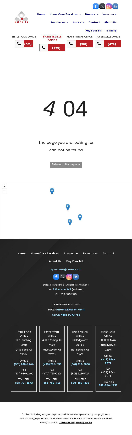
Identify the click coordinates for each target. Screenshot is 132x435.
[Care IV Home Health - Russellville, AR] (68, 207)
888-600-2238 (108, 385)
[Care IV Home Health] (80, 217)
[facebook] (96, 6)
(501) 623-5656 (80, 364)
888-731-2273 (24, 383)
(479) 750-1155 (52, 364)
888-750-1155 (51, 383)
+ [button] (4, 186)
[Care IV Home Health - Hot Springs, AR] (70, 222)
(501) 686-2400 (24, 364)
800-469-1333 (80, 383)
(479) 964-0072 (108, 361)
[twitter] (102, 6)
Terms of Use (67, 422)
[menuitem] (41, 14)
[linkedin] (115, 6)
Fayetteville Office (52, 38)
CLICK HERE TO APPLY (66, 314)
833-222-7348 (62, 289)
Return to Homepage (66, 164)
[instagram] (109, 6)
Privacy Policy (84, 422)
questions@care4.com (66, 269)
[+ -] (66, 210)
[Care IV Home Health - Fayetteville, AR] (52, 191)
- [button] (4, 191)
